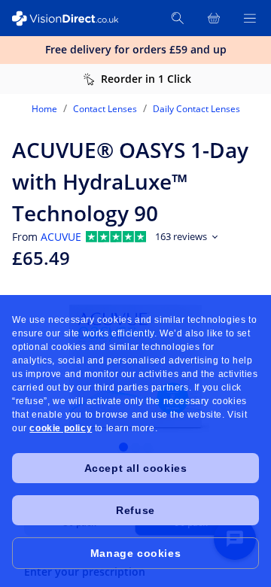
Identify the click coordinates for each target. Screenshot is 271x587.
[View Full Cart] (214, 18)
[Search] (178, 18)
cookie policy (60, 428)
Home (44, 108)
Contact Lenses (105, 108)
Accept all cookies (135, 468)
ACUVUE (61, 237)
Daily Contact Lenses (196, 108)
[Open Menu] (250, 18)
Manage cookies (135, 553)
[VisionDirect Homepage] (66, 18)
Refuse (135, 510)
